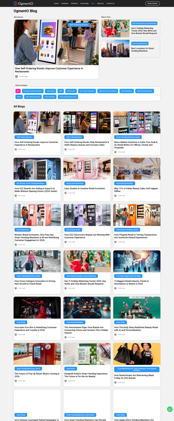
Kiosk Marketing (126, 91)
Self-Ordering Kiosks (33, 97)
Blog (93, 3)
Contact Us (110, 3)
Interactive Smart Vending (107, 91)
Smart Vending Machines (68, 97)
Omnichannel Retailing (144, 91)
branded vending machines (33, 91)
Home (56, 3)
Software (74, 3)
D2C (60, 91)
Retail (19, 97)
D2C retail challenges (87, 91)
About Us (100, 3)
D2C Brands (71, 91)
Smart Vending (50, 97)
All (18, 91)
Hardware (64, 3)
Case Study (84, 3)
